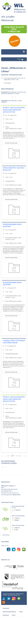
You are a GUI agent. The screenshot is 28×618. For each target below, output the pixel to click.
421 (8, 456)
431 (17, 456)
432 (20, 456)
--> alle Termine (5, 535)
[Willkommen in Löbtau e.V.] (14, 13)
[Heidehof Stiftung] (12, 589)
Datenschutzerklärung (9, 611)
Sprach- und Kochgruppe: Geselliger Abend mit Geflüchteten (14, 109)
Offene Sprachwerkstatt (18, 525)
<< (12, 97)
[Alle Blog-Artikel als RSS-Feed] (4, 603)
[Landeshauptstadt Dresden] (14, 570)
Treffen (7, 127)
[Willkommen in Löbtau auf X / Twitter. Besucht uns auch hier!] (14, 551)
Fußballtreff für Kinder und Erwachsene (14, 341)
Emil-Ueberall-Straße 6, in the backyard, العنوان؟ (13, 238)
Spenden (14, 41)
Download (6, 615)
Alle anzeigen (7, 83)
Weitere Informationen (11, 143)
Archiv (21, 611)
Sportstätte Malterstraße (11, 354)
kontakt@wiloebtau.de (14, 595)
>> (25, 456)
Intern (13, 615)
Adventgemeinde (9, 123)
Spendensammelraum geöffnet (12, 225)
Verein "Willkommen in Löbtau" (13, 128)
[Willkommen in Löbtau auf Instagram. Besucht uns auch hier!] (19, 551)
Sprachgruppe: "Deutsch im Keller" (13, 169)
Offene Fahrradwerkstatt (18, 516)
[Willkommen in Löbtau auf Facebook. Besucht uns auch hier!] (9, 551)
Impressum (6, 608)
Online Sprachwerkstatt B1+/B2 (12, 78)
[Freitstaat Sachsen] (14, 580)
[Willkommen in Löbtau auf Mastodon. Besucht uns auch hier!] (24, 551)
